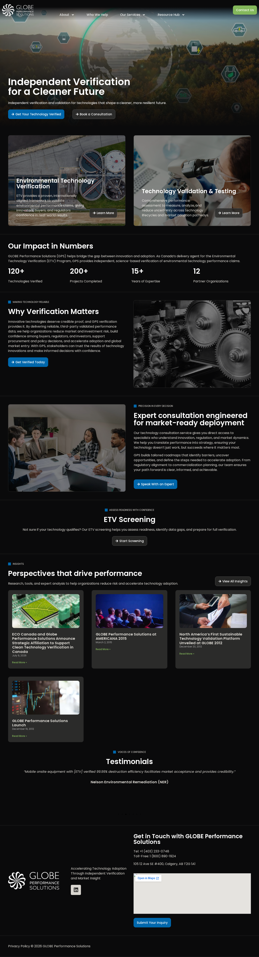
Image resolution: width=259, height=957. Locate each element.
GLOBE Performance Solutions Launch (40, 723)
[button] (118, 814)
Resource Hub (169, 14)
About (64, 14)
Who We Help (97, 14)
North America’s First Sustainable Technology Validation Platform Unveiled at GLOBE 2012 (210, 638)
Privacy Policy (19, 946)
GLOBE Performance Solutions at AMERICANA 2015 (126, 636)
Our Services (130, 14)
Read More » (19, 662)
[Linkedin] (76, 890)
